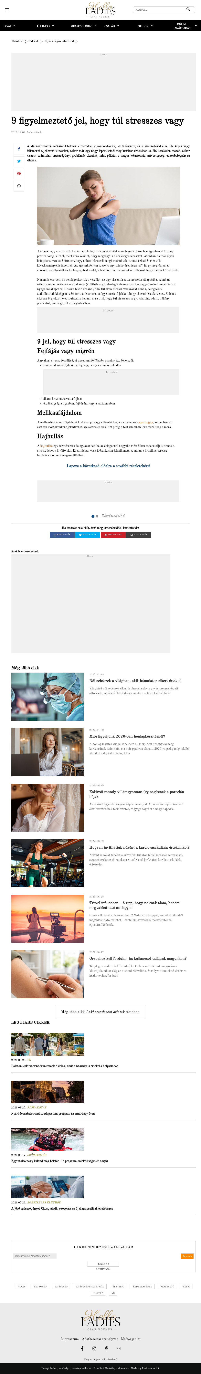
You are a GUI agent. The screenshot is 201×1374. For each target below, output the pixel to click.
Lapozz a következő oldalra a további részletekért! (108, 466)
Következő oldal (113, 516)
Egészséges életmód (59, 41)
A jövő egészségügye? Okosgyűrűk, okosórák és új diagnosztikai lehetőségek (62, 1208)
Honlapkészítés (48, 1368)
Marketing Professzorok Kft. (145, 1368)
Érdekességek (142, 1287)
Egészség (61, 1287)
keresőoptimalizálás (81, 1368)
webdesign (64, 1368)
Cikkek (34, 41)
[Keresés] (188, 9)
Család (109, 26)
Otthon (143, 26)
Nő (113, 1293)
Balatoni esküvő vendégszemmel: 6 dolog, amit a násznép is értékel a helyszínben (64, 1066)
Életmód (43, 26)
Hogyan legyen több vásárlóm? (100, 1359)
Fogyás (98, 1293)
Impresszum (69, 1339)
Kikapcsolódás (81, 26)
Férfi (186, 1287)
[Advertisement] (103, 83)
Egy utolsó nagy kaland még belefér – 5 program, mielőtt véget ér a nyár (59, 1161)
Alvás (21, 1287)
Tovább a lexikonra (103, 1265)
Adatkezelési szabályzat (100, 1339)
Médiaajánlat (131, 1339)
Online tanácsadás (181, 26)
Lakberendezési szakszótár (103, 1247)
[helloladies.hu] (100, 10)
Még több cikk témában (100, 1012)
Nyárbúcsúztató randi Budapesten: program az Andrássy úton (53, 1113)
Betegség (40, 1287)
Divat (7, 26)
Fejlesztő (167, 1287)
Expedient (99, 1368)
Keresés (187, 1256)
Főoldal (17, 41)
